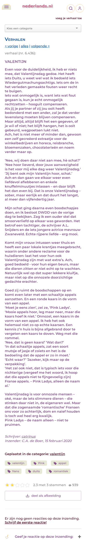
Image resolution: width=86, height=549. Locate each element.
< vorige (11, 46)
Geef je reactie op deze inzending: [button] (44, 537)
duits (36, 471)
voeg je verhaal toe (69, 18)
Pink (41, 463)
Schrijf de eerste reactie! (26, 522)
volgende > (40, 46)
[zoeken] (71, 8)
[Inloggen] (80, 8)
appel (62, 463)
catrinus (28, 436)
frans (15, 471)
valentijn (57, 454)
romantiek (61, 471)
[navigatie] (6, 7)
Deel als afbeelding (46, 496)
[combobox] (40, 28)
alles (24, 46)
